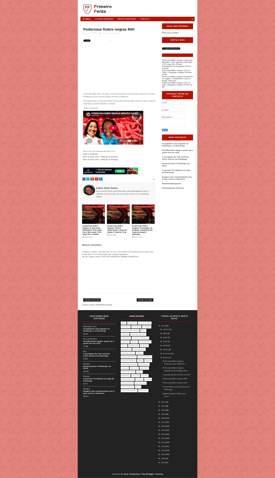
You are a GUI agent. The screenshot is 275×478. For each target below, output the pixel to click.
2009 (163, 454)
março (166, 349)
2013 (163, 438)
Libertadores (143, 364)
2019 (163, 414)
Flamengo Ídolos (128, 353)
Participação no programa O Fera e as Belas (177, 67)
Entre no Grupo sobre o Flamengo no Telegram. (100, 157)
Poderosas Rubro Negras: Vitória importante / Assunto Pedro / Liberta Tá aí (117, 229)
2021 (163, 406)
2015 (163, 430)
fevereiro (167, 353)
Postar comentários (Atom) (100, 305)
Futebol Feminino (144, 357)
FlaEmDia (144, 345)
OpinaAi (144, 375)
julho (165, 333)
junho (165, 337)
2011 (163, 446)
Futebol (86, 19)
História (148, 360)
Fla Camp (125, 342)
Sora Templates (132, 474)
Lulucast (125, 368)
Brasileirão (132, 323)
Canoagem (126, 326)
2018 (163, 418)
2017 (163, 422)
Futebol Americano (129, 357)
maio (165, 341)
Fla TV (124, 345)
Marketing (144, 368)
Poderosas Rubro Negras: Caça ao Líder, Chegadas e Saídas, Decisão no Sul (177, 85)
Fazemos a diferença (140, 338)
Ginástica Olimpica (128, 360)
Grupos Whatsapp (126, 19)
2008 (163, 458)
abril (165, 345)
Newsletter (125, 375)
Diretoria (125, 334)
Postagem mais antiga (145, 300)
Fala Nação (126, 338)
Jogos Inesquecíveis (129, 364)
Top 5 (138, 387)
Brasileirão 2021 (144, 323)
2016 (163, 426)
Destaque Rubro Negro (130, 330)
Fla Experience (145, 342)
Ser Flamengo (140, 383)
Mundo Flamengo (128, 372)
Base (123, 323)
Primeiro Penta (127, 383)
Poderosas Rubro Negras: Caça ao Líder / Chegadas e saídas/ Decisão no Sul (177, 72)
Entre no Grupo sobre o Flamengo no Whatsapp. (100, 159)
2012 (163, 442)
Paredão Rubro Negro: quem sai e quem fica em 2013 (98, 342)
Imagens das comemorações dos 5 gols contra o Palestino (99, 392)
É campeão (143, 390)
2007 (163, 462)
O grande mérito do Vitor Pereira (176, 375)
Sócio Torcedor (127, 387)
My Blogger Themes (153, 474)
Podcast (139, 379)
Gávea (140, 360)
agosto (166, 329)
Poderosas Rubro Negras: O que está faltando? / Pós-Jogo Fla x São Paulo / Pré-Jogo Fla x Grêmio (92, 230)
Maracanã (134, 368)
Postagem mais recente (92, 300)
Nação (139, 372)
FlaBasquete (133, 345)
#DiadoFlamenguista (171, 184)
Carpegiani (136, 326)
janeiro (166, 357)
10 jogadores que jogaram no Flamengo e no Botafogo (96, 330)
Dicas (143, 330)
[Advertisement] (155, 7)
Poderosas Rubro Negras (113, 33)
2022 (163, 402)
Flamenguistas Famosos (173, 188)
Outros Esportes (104, 19)
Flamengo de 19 (139, 349)
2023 (163, 326)
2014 (163, 434)
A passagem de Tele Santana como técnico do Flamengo (96, 355)
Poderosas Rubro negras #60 (175, 379)
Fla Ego (134, 342)
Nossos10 (135, 375)
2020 (163, 410)
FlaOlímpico (126, 349)
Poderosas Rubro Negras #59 (175, 383)
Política (148, 379)
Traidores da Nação (129, 390)
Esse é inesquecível (138, 334)
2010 (163, 450)
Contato (145, 19)
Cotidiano (146, 326)
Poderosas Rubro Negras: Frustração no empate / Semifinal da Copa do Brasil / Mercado (142, 230)
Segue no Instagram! (90, 154)
